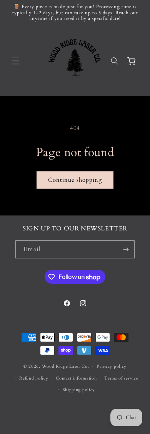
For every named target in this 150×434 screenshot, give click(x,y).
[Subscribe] (125, 249)
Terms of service (121, 378)
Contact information (76, 378)
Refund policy (33, 378)
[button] (15, 61)
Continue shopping (75, 180)
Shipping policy (79, 390)
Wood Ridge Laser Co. (65, 366)
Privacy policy (112, 366)
